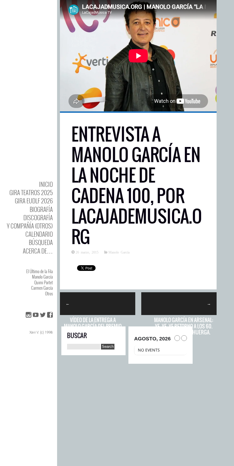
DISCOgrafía (38, 217)
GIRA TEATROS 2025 (31, 192)
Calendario (39, 234)
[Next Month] (184, 338)
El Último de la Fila (39, 271)
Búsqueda (41, 242)
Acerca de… (38, 250)
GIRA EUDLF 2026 (34, 200)
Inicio (46, 184)
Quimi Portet (43, 282)
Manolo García (42, 276)
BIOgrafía (41, 209)
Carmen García (42, 288)
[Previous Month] (177, 338)
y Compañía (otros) (30, 225)
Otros (49, 293)
